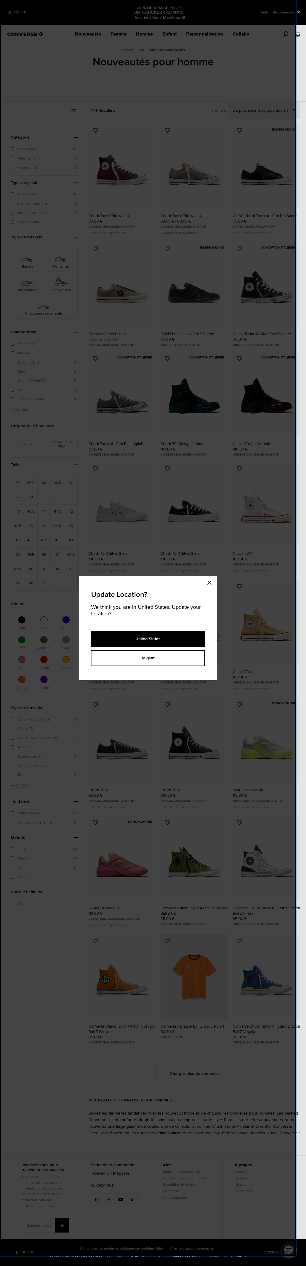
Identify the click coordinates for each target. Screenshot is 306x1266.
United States (147, 639)
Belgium (148, 658)
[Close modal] (211, 582)
